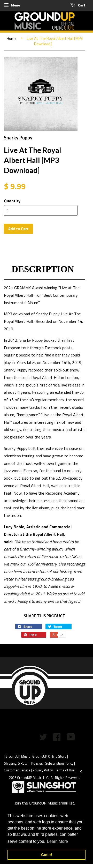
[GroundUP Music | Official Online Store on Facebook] (57, 738)
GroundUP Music (17, 756)
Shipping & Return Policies (23, 763)
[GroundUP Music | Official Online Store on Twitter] (43, 738)
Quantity (12, 201)
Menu (15, 5)
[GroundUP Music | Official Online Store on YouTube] (71, 738)
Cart (81, 5)
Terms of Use (65, 770)
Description (43, 269)
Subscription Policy (59, 763)
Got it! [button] (46, 855)
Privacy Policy (43, 770)
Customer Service (17, 770)
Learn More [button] (57, 841)
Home (12, 38)
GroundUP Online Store (49, 756)
